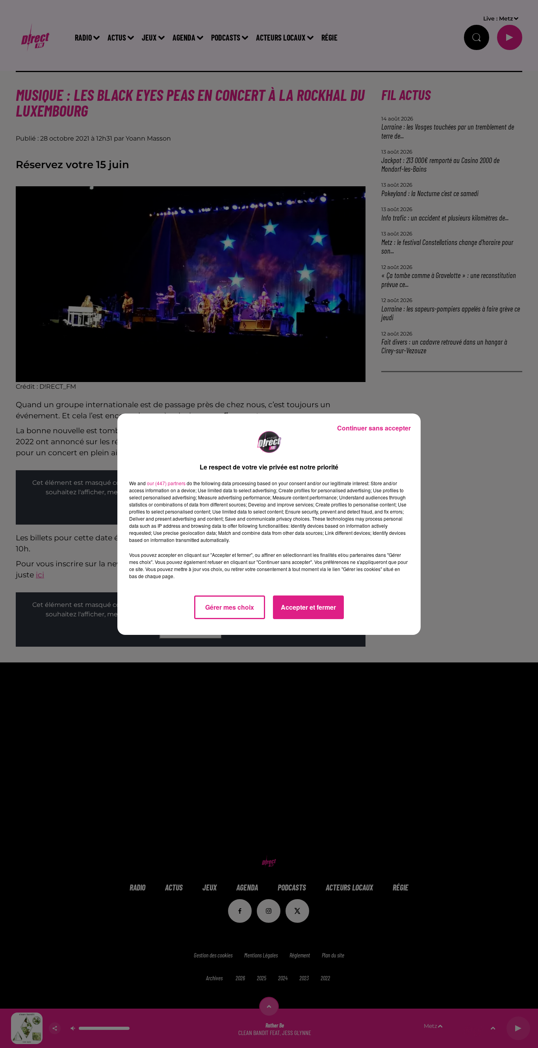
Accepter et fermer (308, 607)
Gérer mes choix (229, 607)
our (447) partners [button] (166, 483)
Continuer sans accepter (374, 427)
